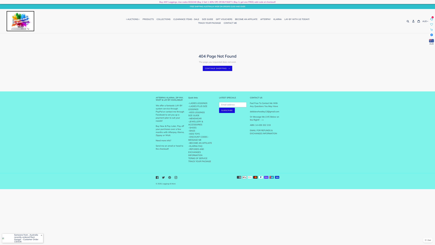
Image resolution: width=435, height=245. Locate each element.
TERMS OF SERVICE (197, 158)
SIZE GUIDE (193, 115)
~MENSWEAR (195, 118)
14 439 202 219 (263, 125)
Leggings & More (169, 184)
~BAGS (191, 130)
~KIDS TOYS (194, 133)
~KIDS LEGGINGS (196, 112)
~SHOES (192, 127)
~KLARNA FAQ (195, 146)
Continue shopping (216, 68)
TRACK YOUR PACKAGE (199, 161)
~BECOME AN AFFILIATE (200, 143)
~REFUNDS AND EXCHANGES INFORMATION (196, 152)
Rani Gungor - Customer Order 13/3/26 (26, 239)
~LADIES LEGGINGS (197, 103)
